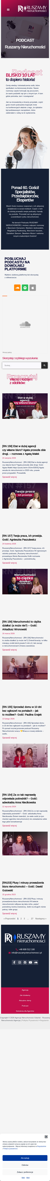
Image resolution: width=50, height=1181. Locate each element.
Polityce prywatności (10, 1149)
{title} (23, 1178)
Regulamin (44, 1020)
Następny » (40, 919)
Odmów (25, 1165)
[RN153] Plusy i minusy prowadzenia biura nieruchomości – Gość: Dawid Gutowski (23, 886)
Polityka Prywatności (30, 1020)
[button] (46, 1136)
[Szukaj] (44, 365)
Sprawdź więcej (9, 477)
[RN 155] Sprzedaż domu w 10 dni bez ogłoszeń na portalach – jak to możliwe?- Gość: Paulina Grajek (22, 710)
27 (32, 919)
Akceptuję (25, 1158)
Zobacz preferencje (25, 1172)
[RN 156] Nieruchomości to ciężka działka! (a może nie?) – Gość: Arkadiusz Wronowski (21, 625)
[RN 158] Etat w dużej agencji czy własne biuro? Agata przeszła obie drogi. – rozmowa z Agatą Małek (24, 450)
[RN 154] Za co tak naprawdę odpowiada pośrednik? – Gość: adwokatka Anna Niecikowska (19, 798)
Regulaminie (41, 1146)
